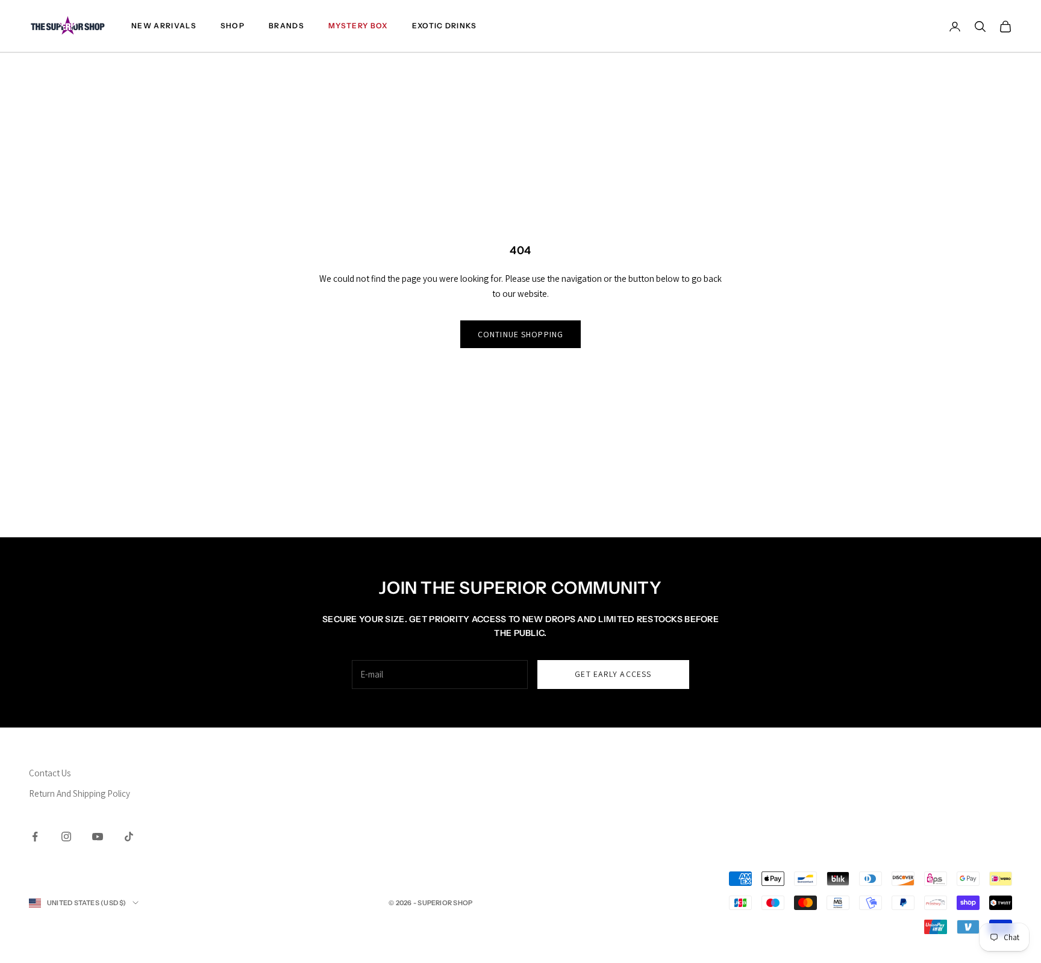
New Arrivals (163, 25)
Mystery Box (358, 25)
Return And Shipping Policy (79, 793)
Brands (286, 25)
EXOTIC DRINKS (444, 25)
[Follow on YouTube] (98, 837)
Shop (232, 25)
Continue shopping (520, 334)
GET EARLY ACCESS (613, 673)
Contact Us (49, 773)
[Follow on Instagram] (66, 837)
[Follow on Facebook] (35, 837)
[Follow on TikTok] (129, 837)
